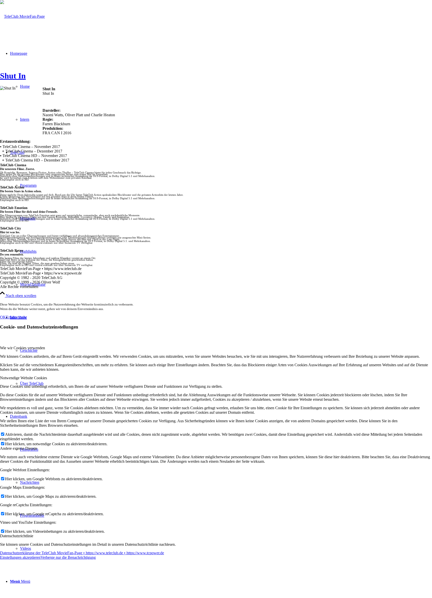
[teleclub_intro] (22, 16)
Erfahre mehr (16, 317)
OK (3, 317)
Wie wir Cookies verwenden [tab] (22, 348)
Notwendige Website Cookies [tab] (23, 378)
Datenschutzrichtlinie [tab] (16, 536)
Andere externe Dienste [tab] (18, 448)
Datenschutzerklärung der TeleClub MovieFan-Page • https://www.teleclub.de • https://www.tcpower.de (82, 553)
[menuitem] (221, 581)
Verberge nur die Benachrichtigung (68, 557)
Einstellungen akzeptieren (20, 557)
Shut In (13, 75)
